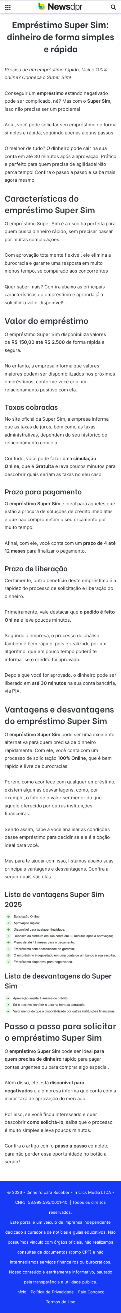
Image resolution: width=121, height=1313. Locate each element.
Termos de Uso (60, 1301)
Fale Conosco (91, 1291)
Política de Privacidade (52, 1291)
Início (21, 1291)
